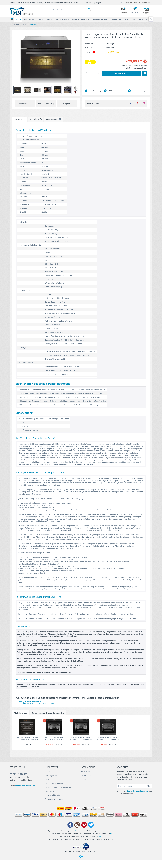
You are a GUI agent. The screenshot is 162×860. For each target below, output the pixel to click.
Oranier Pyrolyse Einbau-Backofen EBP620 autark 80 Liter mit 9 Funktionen (81, 738)
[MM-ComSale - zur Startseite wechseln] (21, 11)
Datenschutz (86, 775)
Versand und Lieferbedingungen (58, 787)
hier (111, 834)
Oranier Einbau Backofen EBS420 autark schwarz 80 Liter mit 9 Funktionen (54, 738)
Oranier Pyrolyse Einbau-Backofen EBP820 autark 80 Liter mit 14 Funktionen (108, 738)
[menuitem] (72, 10)
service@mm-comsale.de (25, 786)
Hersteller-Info (36, 119)
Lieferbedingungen (133, 2)
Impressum (85, 779)
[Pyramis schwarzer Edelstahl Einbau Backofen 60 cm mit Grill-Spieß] (27, 726)
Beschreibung (19, 119)
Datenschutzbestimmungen (138, 791)
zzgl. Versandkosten (140, 68)
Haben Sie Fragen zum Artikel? (29, 701)
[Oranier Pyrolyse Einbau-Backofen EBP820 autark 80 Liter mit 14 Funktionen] (108, 726)
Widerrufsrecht (51, 791)
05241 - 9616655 (18, 774)
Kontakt (48, 772)
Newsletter (85, 772)
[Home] (12, 19)
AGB (47, 779)
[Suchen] (90, 10)
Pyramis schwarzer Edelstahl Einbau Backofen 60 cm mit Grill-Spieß (27, 738)
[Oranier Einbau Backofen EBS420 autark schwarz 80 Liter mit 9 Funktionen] (54, 726)
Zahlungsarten (51, 775)
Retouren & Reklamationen (56, 783)
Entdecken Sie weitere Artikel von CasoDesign (35, 703)
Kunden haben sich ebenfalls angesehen (48, 713)
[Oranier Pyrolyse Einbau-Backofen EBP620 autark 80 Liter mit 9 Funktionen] (81, 726)
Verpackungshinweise (54, 799)
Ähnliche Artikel (20, 713)
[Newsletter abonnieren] (148, 786)
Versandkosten (75, 831)
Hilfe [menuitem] (121, 2)
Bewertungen (53, 119)
